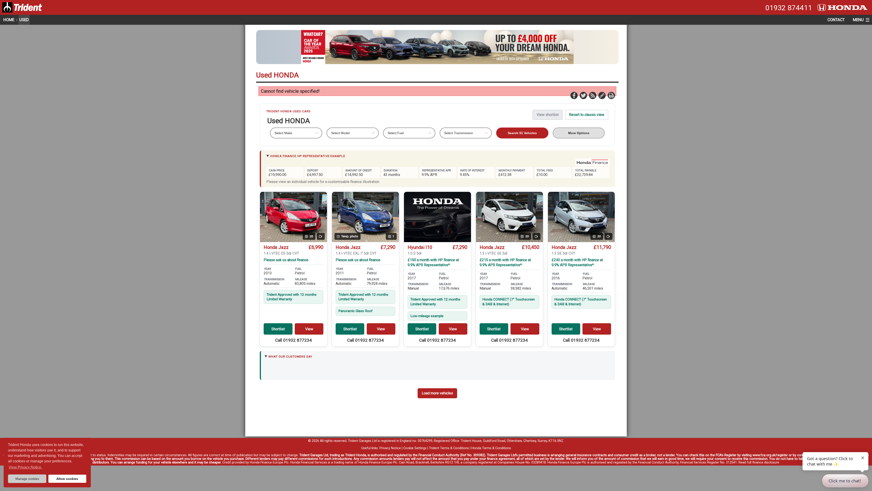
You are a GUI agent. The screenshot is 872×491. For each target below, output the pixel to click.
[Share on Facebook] (574, 95)
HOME (8, 20)
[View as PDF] (611, 95)
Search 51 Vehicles (522, 133)
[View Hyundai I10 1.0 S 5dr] (437, 217)
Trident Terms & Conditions (449, 448)
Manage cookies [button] (27, 479)
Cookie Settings (414, 448)
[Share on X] (583, 95)
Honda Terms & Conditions (491, 448)
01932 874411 (788, 7)
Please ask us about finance (286, 260)
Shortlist (278, 329)
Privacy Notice (390, 448)
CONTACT (836, 20)
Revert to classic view (586, 115)
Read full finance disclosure (758, 462)
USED (24, 20)
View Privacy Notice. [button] (25, 467)
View (309, 329)
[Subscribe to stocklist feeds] (592, 95)
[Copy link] (602, 95)
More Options (578, 133)
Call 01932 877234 (293, 340)
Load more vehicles (437, 393)
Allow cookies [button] (67, 479)
